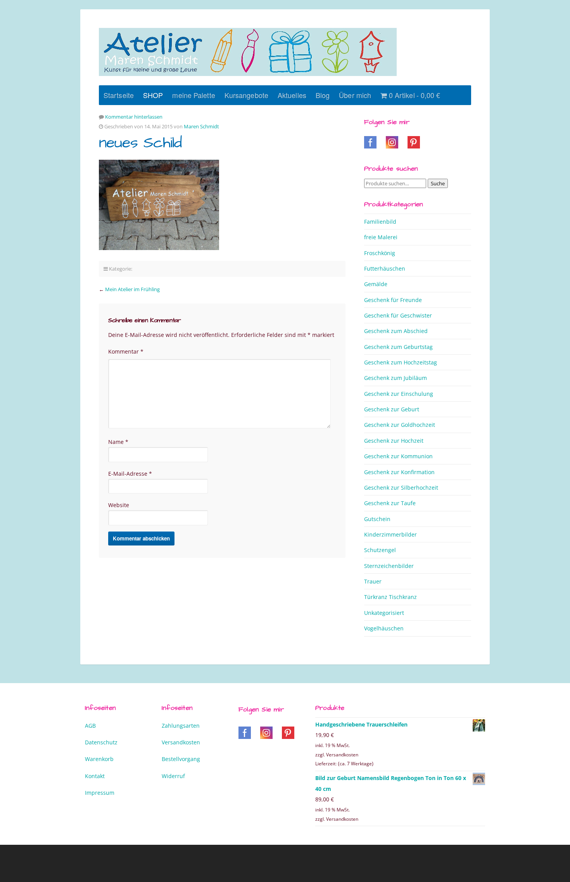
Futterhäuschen (384, 268)
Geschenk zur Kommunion (398, 456)
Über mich (355, 95)
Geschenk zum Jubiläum (395, 377)
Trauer (373, 581)
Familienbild (380, 221)
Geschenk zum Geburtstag (398, 346)
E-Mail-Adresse (130, 473)
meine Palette (193, 95)
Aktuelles (292, 95)
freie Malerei (380, 237)
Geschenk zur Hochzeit (393, 440)
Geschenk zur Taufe (390, 503)
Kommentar (125, 351)
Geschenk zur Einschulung (398, 393)
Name (118, 441)
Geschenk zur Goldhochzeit (399, 424)
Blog (323, 95)
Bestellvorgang (181, 759)
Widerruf (173, 776)
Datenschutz (101, 742)
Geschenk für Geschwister (398, 315)
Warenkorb (99, 759)
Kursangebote (246, 95)
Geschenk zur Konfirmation (399, 472)
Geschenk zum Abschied (396, 331)
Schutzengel (380, 550)
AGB (90, 725)
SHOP (153, 95)
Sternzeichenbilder (389, 566)
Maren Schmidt (201, 126)
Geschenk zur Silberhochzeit (401, 487)
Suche (438, 183)
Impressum (99, 792)
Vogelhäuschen (384, 628)
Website (118, 505)
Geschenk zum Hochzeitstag (400, 362)
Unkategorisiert (384, 612)
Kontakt (95, 776)
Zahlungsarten (181, 725)
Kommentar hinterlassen (133, 116)
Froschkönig (379, 253)
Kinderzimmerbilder (390, 534)
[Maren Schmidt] (248, 52)
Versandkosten (181, 742)
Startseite (119, 95)
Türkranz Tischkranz (390, 597)
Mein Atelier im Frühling (132, 289)
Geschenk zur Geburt (391, 409)
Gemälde (375, 284)
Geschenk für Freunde (393, 300)
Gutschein (377, 519)
